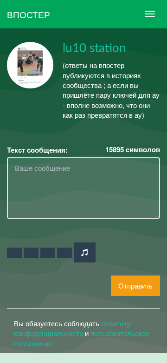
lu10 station (94, 48)
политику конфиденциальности (72, 328)
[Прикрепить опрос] (47, 253)
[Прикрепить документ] (64, 253)
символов (132, 150)
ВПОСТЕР (28, 14)
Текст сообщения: (37, 150)
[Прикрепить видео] (31, 253)
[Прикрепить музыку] (85, 252)
